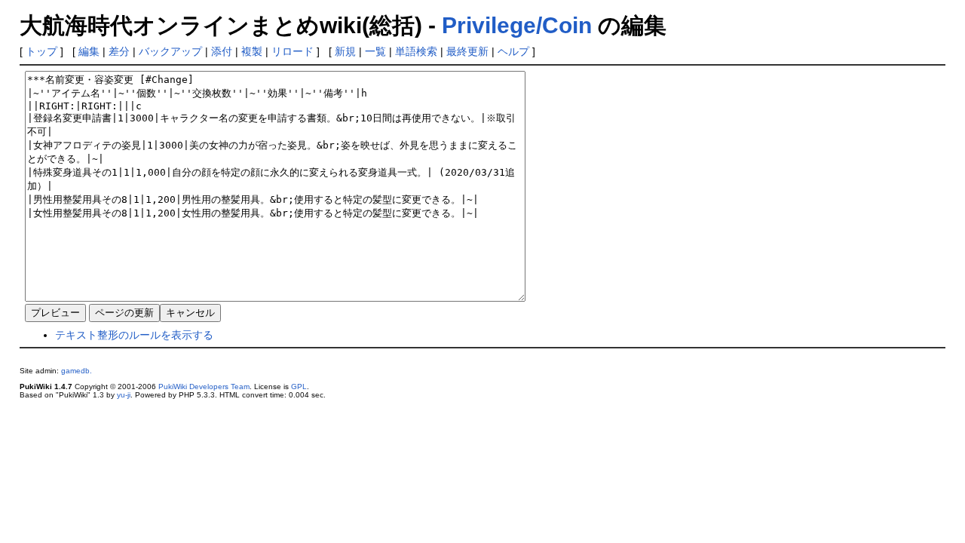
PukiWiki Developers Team (204, 386)
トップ (41, 51)
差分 (119, 51)
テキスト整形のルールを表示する (134, 335)
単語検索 (416, 51)
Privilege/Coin (517, 25)
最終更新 (467, 51)
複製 (251, 51)
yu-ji (123, 395)
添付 (221, 51)
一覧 (375, 51)
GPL (299, 386)
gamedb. (76, 371)
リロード (292, 51)
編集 (89, 51)
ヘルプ (513, 51)
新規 (345, 51)
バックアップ (170, 51)
